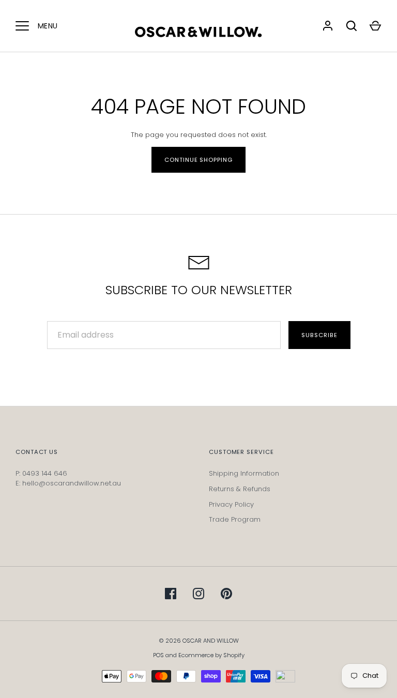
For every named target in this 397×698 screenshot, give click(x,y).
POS (158, 655)
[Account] (327, 25)
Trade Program (235, 519)
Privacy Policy (231, 504)
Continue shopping (198, 160)
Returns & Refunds (239, 489)
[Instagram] (198, 593)
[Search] (351, 25)
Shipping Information (244, 473)
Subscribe (319, 335)
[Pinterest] (226, 593)
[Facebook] (170, 593)
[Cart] (375, 25)
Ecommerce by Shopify (211, 655)
